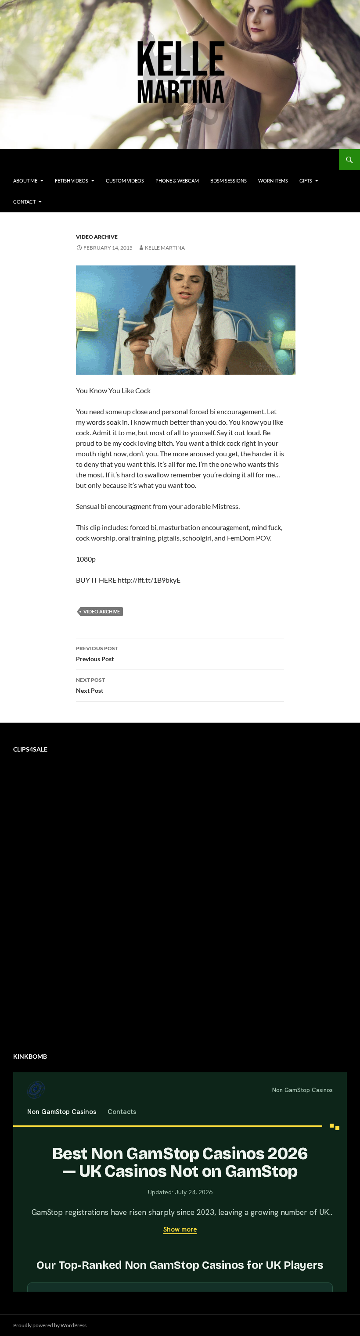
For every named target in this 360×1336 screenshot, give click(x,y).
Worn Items (273, 180)
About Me (25, 180)
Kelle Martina (165, 247)
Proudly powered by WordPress (49, 1325)
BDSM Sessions (228, 180)
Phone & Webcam (177, 180)
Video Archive (97, 236)
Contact (24, 201)
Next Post (90, 685)
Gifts (305, 180)
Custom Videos (125, 180)
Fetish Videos (71, 180)
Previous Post (97, 654)
